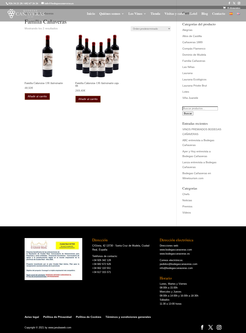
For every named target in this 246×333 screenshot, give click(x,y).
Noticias (187, 200)
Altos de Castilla (192, 36)
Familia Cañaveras (193, 60)
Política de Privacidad (57, 316)
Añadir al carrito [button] (37, 96)
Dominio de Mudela (194, 54)
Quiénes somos (109, 14)
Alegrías (187, 29)
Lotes (185, 91)
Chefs (185, 194)
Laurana (187, 73)
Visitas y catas (175, 14)
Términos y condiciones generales (128, 316)
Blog (204, 14)
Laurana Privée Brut (194, 85)
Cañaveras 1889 (192, 42)
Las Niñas (188, 66)
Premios (187, 206)
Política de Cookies (88, 316)
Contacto (218, 14)
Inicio (91, 14)
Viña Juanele (190, 97)
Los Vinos (135, 14)
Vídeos (186, 212)
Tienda (155, 14)
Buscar (188, 113)
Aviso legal (32, 316)
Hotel (193, 14)
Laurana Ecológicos (194, 79)
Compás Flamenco (193, 48)
